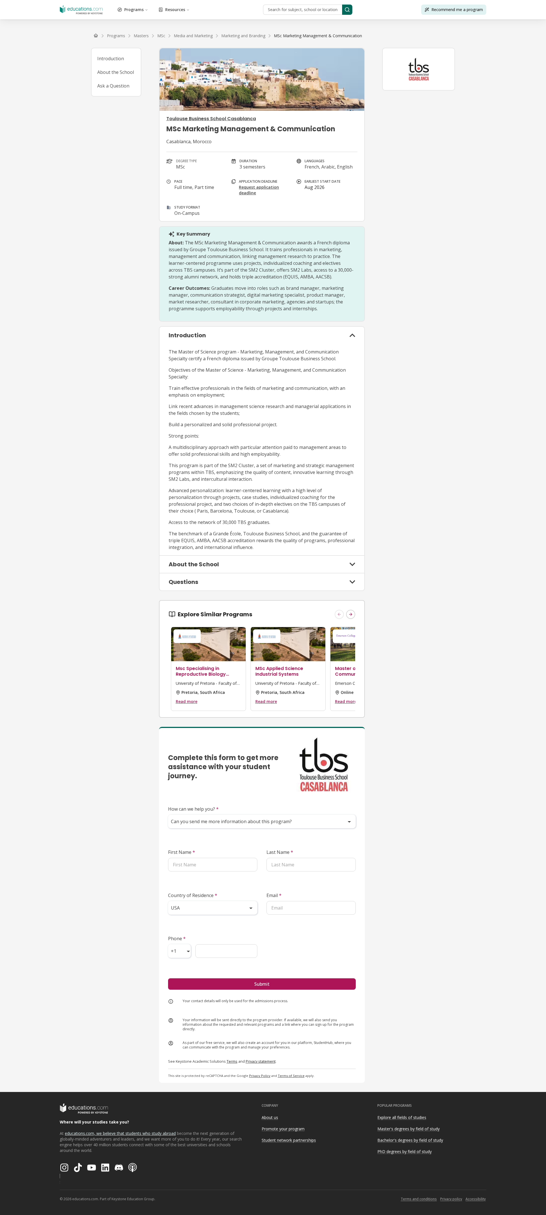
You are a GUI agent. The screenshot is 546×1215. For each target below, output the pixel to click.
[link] (318, 36)
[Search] (347, 10)
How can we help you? (193, 809)
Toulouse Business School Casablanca (211, 118)
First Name (181, 852)
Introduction (110, 58)
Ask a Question (113, 86)
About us (270, 1117)
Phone (177, 938)
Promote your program (283, 1128)
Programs (134, 9)
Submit (262, 984)
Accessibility (476, 1199)
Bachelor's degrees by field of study (410, 1140)
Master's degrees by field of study (408, 1128)
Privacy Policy (259, 1075)
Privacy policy (451, 1199)
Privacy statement (261, 1061)
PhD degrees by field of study (404, 1151)
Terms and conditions (419, 1199)
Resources (175, 9)
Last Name (279, 852)
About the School (115, 72)
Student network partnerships (289, 1140)
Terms (232, 1061)
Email (274, 895)
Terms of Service (291, 1075)
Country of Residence (192, 895)
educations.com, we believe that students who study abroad (120, 1133)
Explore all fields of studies (401, 1117)
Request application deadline (259, 189)
